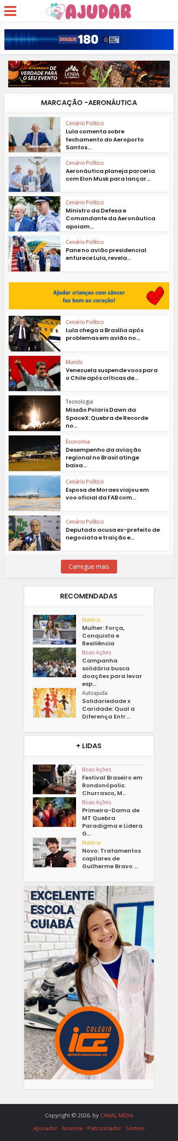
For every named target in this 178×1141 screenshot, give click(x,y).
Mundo (74, 362)
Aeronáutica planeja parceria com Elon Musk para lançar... (110, 175)
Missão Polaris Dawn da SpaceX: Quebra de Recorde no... (107, 417)
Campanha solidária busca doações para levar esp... (112, 672)
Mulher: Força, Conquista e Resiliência (103, 636)
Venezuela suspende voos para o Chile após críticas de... (112, 374)
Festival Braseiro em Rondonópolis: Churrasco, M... (112, 785)
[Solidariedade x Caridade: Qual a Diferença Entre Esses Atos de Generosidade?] (57, 703)
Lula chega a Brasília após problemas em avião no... (104, 334)
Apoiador (45, 1128)
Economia (78, 441)
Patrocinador (104, 1128)
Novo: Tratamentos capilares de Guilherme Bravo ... (111, 858)
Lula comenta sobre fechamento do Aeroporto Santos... (105, 139)
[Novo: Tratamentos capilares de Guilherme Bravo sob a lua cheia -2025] (57, 852)
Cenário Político (85, 123)
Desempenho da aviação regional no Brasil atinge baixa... (103, 457)
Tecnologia (79, 401)
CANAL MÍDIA (116, 1115)
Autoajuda (95, 693)
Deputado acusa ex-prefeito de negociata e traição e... (113, 534)
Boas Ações (96, 652)
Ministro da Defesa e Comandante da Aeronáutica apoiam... (111, 218)
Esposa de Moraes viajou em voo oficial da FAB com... (107, 494)
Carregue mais (89, 566)
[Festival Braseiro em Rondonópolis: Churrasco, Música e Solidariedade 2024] (57, 779)
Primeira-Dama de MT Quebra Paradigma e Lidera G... (112, 822)
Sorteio (135, 1128)
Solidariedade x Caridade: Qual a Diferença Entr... (108, 709)
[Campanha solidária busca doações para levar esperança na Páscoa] (57, 662)
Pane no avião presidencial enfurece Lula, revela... (106, 254)
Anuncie (72, 1128)
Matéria (91, 619)
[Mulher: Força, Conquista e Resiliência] (57, 630)
